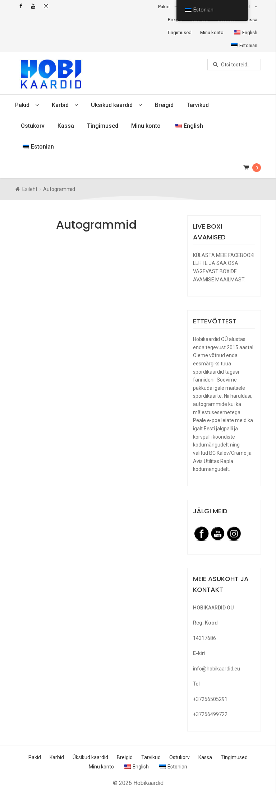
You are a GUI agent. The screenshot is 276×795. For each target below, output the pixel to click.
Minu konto (212, 32)
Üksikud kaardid (112, 105)
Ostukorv (33, 125)
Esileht (29, 189)
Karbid (60, 105)
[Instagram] (46, 6)
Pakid (164, 6)
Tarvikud (198, 105)
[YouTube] (33, 6)
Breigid (175, 19)
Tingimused (179, 32)
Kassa (250, 19)
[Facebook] (21, 6)
